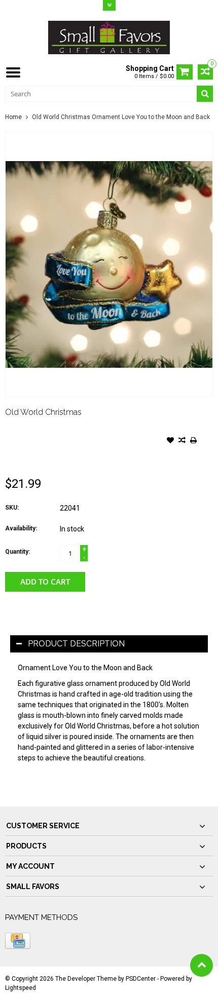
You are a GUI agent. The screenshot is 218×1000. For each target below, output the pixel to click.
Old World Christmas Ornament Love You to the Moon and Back (121, 117)
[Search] (205, 94)
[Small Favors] (109, 37)
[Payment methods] (17, 941)
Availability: (21, 528)
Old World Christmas (43, 412)
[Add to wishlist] (170, 441)
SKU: (12, 507)
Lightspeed (20, 987)
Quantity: (17, 551)
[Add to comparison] (182, 441)
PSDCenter (141, 978)
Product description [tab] (76, 643)
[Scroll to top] (201, 965)
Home (13, 117)
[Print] (193, 441)
